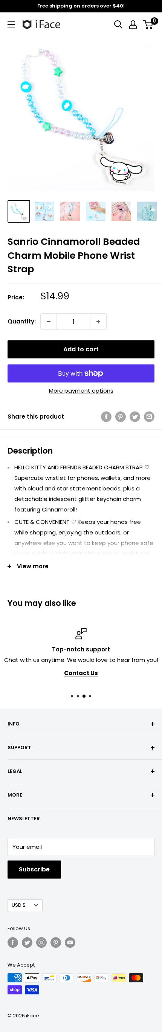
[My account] (133, 24)
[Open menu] (11, 24)
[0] (148, 24)
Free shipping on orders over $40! (81, 5)
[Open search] (118, 24)
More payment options (81, 391)
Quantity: (22, 321)
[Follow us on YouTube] (70, 942)
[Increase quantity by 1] (98, 321)
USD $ (19, 905)
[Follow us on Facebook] (13, 942)
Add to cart (81, 349)
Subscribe (34, 869)
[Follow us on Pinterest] (55, 942)
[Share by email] (149, 416)
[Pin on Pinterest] (120, 416)
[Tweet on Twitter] (135, 416)
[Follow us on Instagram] (41, 942)
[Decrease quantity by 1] (49, 321)
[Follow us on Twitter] (27, 942)
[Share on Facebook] (106, 416)
